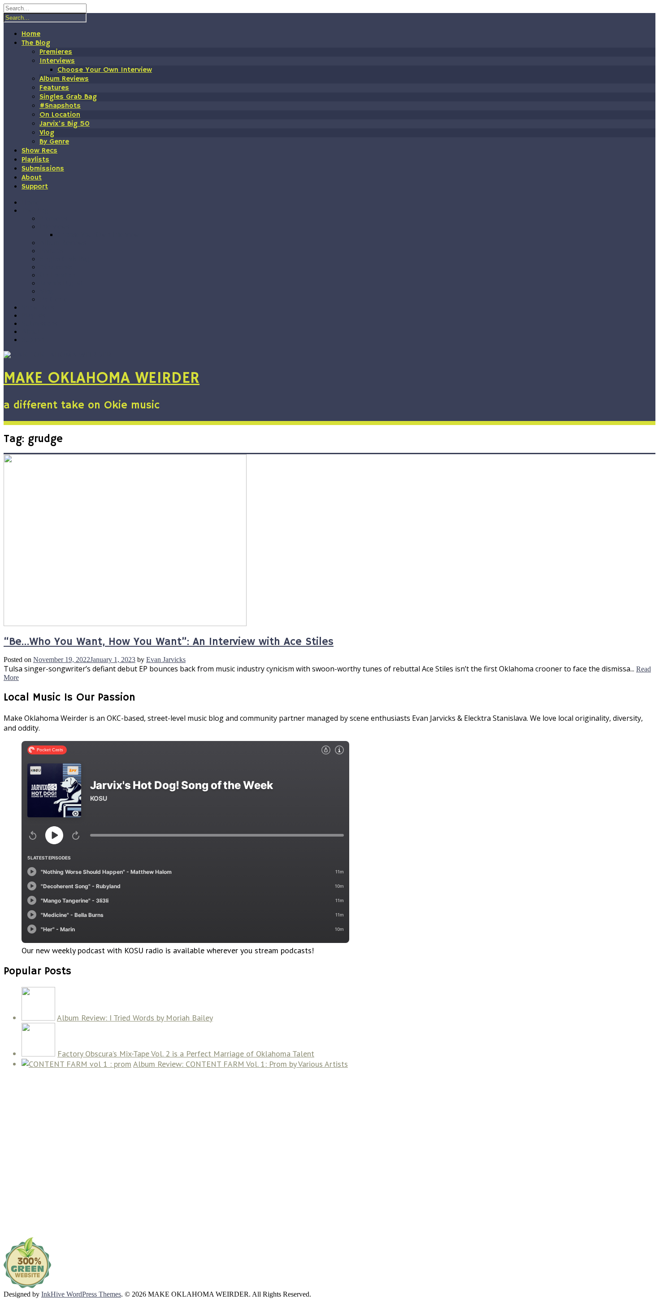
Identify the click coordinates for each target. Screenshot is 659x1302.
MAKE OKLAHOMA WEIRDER (101, 378)
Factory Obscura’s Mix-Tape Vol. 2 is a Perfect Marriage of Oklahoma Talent (185, 1053)
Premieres (55, 52)
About (32, 177)
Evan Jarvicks (166, 659)
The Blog (36, 43)
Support (35, 186)
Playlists (35, 159)
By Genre (54, 141)
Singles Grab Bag (68, 96)
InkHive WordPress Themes (81, 1294)
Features (54, 87)
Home (31, 34)
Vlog (46, 132)
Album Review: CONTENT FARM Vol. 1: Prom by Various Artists (240, 1064)
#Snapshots (60, 105)
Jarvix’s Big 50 (64, 123)
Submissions (43, 168)
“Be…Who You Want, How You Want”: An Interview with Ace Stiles (169, 642)
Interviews (57, 61)
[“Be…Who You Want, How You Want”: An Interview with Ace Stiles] (125, 623)
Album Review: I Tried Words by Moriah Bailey (135, 1018)
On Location (59, 114)
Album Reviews (64, 79)
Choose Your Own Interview (104, 70)
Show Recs (39, 150)
